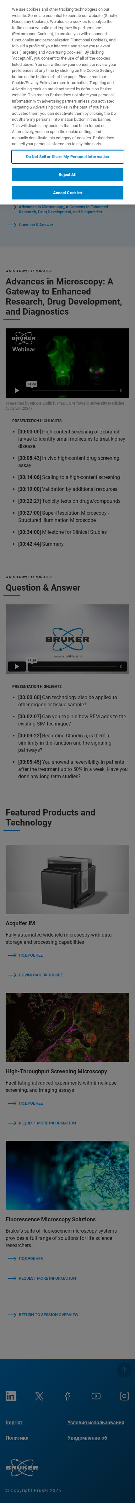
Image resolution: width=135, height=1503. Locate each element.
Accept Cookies (67, 192)
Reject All (67, 174)
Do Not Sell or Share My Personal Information (67, 156)
